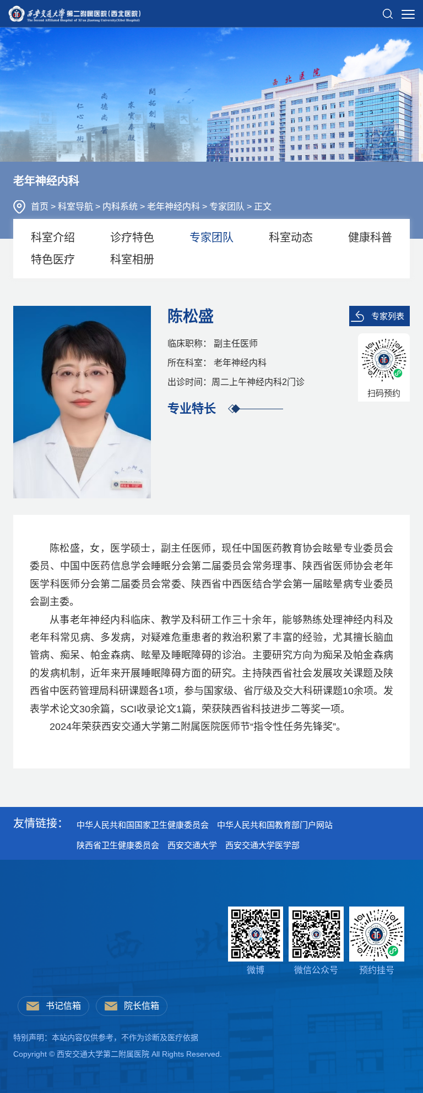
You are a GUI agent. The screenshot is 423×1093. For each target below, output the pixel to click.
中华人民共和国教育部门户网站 (275, 825)
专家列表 (387, 316)
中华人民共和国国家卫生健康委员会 (143, 825)
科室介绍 (53, 238)
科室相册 (132, 260)
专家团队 (228, 206)
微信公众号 (316, 970)
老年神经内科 (174, 206)
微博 (255, 970)
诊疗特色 (132, 238)
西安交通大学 (192, 845)
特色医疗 (53, 260)
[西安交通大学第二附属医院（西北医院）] (74, 10)
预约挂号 (376, 970)
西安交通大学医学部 (262, 845)
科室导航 (76, 206)
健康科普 (370, 238)
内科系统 (121, 206)
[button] (388, 9)
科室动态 (291, 238)
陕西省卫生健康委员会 (118, 845)
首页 (41, 206)
